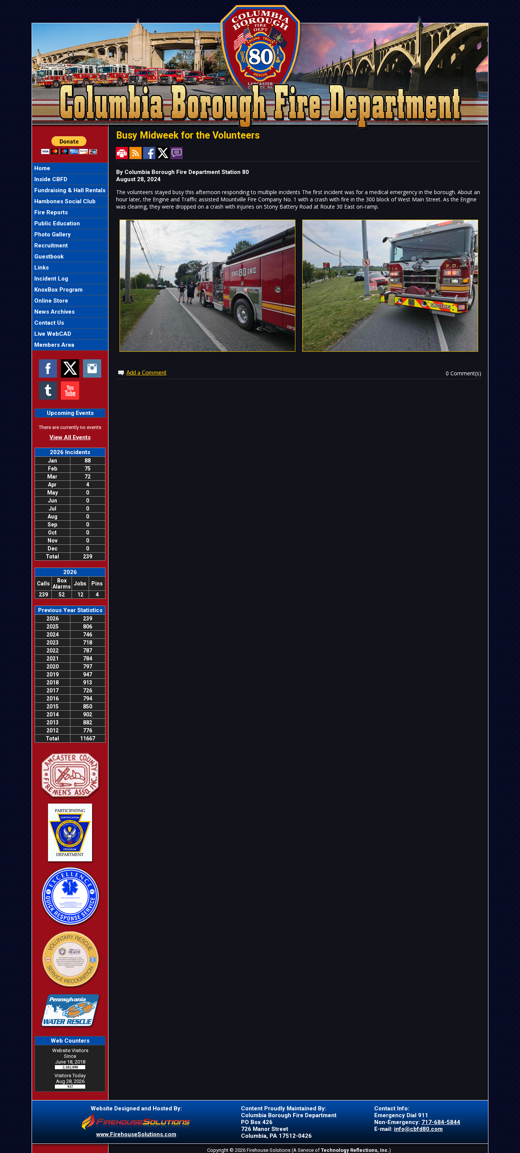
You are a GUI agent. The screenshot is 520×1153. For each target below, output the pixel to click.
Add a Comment (146, 373)
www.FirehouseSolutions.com (136, 1134)
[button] (70, 179)
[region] (70, 256)
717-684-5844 (440, 1122)
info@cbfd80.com (418, 1129)
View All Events (70, 437)
